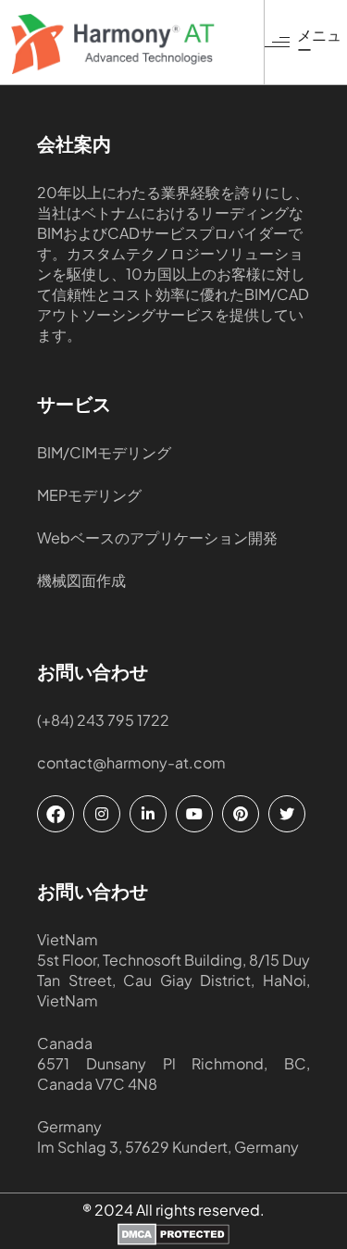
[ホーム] (137, 44)
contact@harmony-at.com (131, 762)
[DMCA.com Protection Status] (173, 1236)
